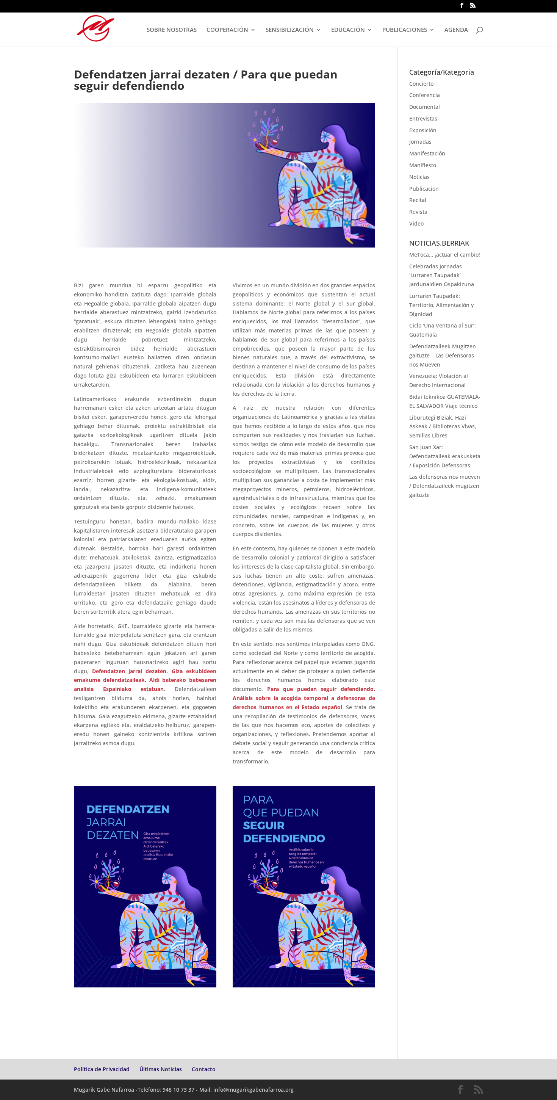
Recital (417, 200)
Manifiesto (422, 165)
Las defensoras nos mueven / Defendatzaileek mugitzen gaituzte (444, 485)
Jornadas (420, 141)
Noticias (419, 176)
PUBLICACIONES (404, 30)
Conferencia (424, 95)
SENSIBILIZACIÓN (290, 30)
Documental (424, 106)
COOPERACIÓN (227, 30)
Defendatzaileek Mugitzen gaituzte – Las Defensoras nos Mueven (442, 355)
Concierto (421, 83)
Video (416, 223)
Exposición (423, 130)
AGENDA (456, 30)
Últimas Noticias (160, 1069)
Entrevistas (423, 118)
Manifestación (427, 153)
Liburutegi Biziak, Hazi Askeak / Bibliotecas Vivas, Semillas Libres (442, 426)
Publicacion (424, 188)
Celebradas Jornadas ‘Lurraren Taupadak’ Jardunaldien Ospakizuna (441, 275)
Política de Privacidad (102, 1069)
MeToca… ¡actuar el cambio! (444, 254)
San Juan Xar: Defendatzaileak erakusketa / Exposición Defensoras (444, 456)
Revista (418, 211)
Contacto (204, 1069)
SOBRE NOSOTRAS (172, 30)
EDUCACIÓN (348, 30)
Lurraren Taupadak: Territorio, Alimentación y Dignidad (441, 305)
